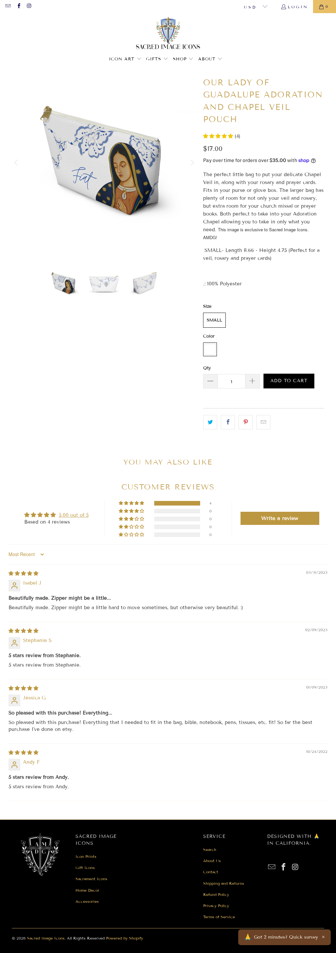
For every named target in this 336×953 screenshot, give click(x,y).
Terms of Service (219, 916)
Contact (210, 871)
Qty (207, 368)
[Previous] (16, 163)
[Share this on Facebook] (228, 422)
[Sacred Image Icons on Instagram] (29, 6)
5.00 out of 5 (74, 515)
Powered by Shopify (124, 938)
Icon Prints (85, 856)
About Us (212, 860)
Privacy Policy (216, 905)
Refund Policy (216, 894)
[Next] (191, 163)
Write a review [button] (279, 518)
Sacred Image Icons (46, 938)
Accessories (87, 901)
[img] (23, 573)
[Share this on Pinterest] (246, 422)
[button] (125, 59)
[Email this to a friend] (263, 422)
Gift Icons (85, 867)
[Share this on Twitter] (210, 422)
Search (209, 849)
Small (214, 320)
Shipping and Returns (223, 883)
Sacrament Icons (91, 878)
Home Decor (87, 890)
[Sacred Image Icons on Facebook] (18, 6)
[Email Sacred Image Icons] (7, 6)
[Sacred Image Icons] (168, 33)
